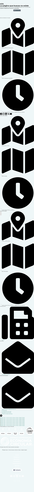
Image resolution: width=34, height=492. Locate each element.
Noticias (17, 465)
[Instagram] (3, 114)
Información (16, 463)
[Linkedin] (6, 114)
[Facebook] (1, 114)
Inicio (17, 455)
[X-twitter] (8, 114)
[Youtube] (11, 114)
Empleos (17, 468)
